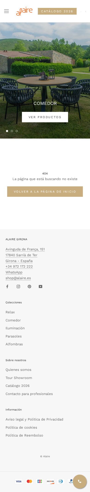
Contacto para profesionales (29, 394)
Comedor (13, 320)
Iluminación (15, 328)
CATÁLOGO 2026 (57, 11)
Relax (10, 312)
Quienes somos (18, 370)
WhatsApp (14, 272)
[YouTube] (40, 286)
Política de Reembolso (24, 435)
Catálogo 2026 (18, 386)
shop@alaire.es (18, 278)
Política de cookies (21, 427)
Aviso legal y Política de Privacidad (34, 419)
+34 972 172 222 (19, 266)
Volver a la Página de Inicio (45, 191)
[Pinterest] (29, 286)
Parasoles (14, 336)
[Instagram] (18, 286)
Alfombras (14, 344)
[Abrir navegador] (6, 11)
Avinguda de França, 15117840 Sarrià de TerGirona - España (25, 255)
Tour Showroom (19, 378)
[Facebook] (7, 286)
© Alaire (45, 456)
